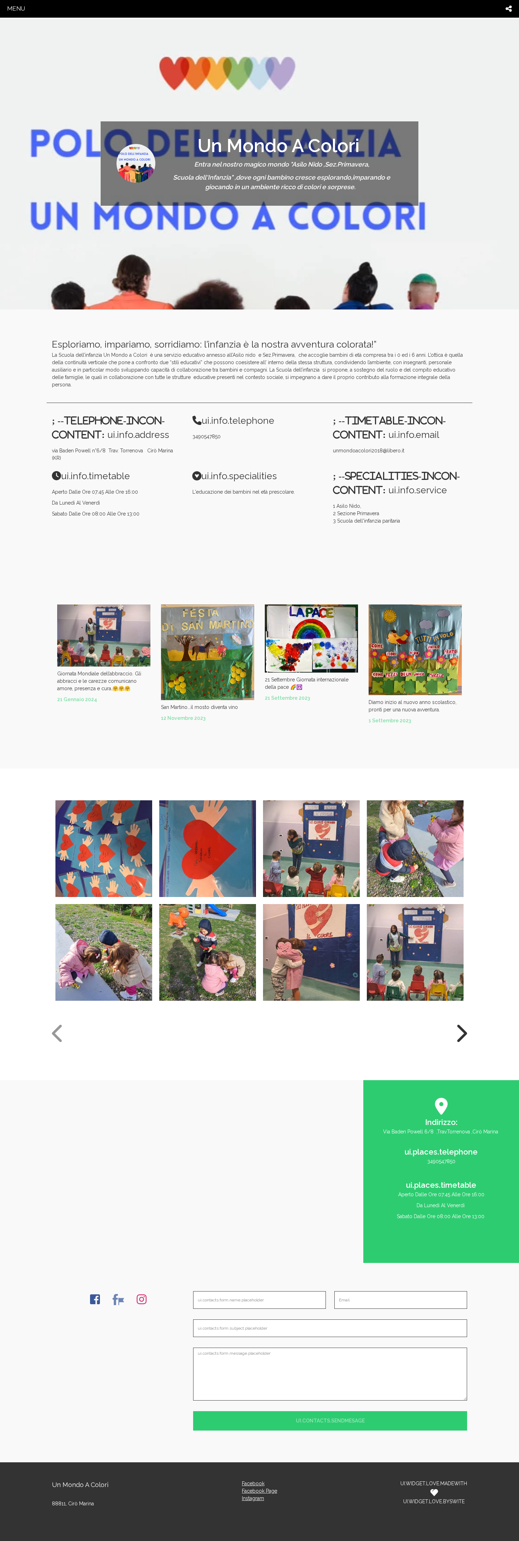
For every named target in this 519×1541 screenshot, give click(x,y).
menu (16, 8)
